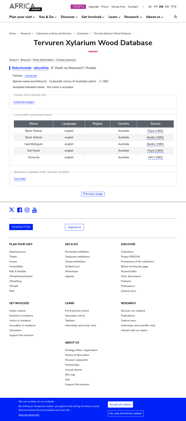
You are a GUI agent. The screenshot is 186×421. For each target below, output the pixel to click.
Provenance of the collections (137, 261)
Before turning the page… (135, 266)
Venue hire (118, 7)
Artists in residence (20, 320)
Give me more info (29, 415)
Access (13, 261)
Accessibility (16, 266)
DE (167, 7)
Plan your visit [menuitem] (20, 18)
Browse (25, 60)
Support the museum (21, 335)
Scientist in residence (21, 315)
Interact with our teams (134, 330)
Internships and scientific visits (138, 325)
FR (155, 7)
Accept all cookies (120, 404)
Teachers (70, 320)
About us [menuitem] (153, 18)
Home (12, 33)
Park (11, 291)
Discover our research (133, 310)
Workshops (71, 271)
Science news (128, 291)
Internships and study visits (80, 325)
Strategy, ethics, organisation (81, 350)
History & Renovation (77, 355)
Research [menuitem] (131, 18)
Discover (128, 244)
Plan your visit (21, 244)
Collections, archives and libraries (53, 33)
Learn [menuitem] (113, 18)
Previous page (93, 194)
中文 (174, 7)
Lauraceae (31, 75)
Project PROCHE (130, 256)
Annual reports (73, 369)
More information (43, 60)
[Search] (175, 17)
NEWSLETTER (21, 227)
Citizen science (17, 310)
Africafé (13, 286)
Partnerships (72, 365)
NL (150, 7)
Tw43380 (20, 179)
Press (105, 7)
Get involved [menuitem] (91, 18)
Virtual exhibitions (75, 261)
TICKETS (78, 7)
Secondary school (75, 315)
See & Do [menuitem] (46, 18)
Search (13, 60)
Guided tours (72, 266)
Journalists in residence (22, 325)
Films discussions (131, 276)
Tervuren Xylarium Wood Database (112, 33)
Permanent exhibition (77, 252)
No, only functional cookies (126, 413)
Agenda (93, 7)
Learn (69, 303)
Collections (82, 33)
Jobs (67, 379)
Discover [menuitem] (67, 18)
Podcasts (126, 281)
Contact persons (66, 60)
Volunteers (15, 330)
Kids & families (17, 271)
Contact (133, 7)
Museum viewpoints (76, 360)
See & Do (71, 244)
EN (161, 7)
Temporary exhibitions (77, 256)
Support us (74, 227)
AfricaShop (15, 281)
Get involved (19, 303)
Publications (128, 286)
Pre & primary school (77, 310)
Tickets (13, 256)
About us (72, 342)
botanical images (24, 102)
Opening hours (17, 252)
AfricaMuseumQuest (21, 276)
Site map (70, 374)
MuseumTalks (129, 271)
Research (26, 33)
